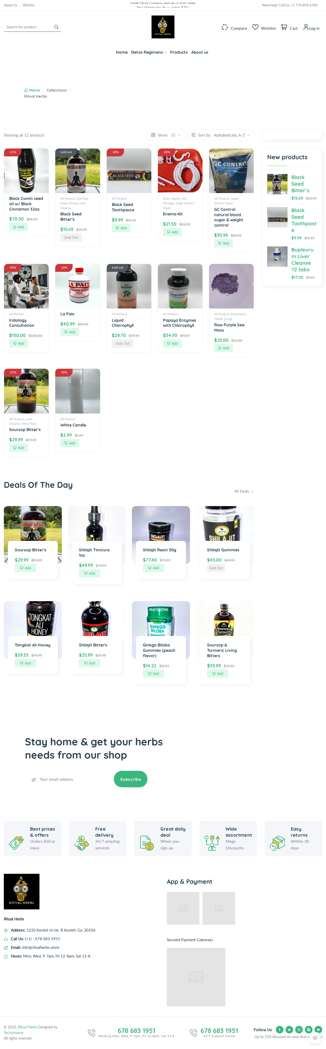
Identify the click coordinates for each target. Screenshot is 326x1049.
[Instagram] (299, 1029)
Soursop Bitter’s (25, 429)
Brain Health (171, 198)
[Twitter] (289, 1029)
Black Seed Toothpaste (304, 220)
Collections (56, 90)
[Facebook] (279, 1029)
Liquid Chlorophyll (123, 323)
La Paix (67, 313)
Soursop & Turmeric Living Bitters (222, 650)
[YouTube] (318, 1029)
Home (34, 90)
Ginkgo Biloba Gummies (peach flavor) (159, 650)
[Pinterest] (309, 1029)
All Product (67, 198)
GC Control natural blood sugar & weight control (228, 217)
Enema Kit (173, 213)
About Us (11, 5)
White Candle (73, 424)
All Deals (242, 491)
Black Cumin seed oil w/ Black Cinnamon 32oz (26, 204)
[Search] (56, 27)
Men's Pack (28, 423)
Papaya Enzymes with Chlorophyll (179, 323)
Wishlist (29, 5)
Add (21, 227)
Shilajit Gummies (223, 549)
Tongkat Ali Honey (32, 644)
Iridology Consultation (21, 323)
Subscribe (130, 779)
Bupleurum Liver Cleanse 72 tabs (302, 259)
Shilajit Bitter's (93, 644)
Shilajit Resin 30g (159, 549)
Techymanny (13, 1032)
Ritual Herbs (27, 1027)
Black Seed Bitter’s (300, 184)
